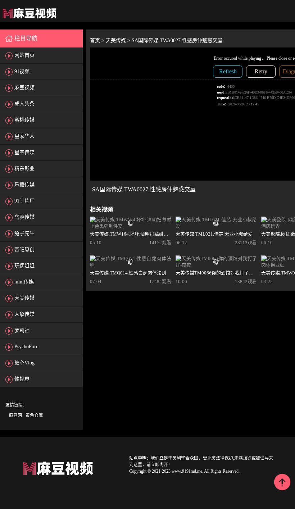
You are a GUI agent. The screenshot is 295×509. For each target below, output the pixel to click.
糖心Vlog (24, 362)
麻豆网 (15, 415)
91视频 (22, 71)
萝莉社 (22, 330)
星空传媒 (24, 152)
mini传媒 (24, 282)
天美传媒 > (119, 40)
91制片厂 (24, 201)
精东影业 (24, 168)
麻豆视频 (24, 87)
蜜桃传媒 (24, 120)
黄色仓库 (34, 415)
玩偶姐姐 (24, 265)
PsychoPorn (26, 346)
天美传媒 (24, 298)
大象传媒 (24, 314)
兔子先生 (24, 233)
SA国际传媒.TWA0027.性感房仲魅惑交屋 (177, 40)
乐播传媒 (24, 184)
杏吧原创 (24, 249)
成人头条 (24, 103)
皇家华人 (24, 136)
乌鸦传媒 (24, 217)
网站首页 (24, 55)
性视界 (22, 379)
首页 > (98, 40)
